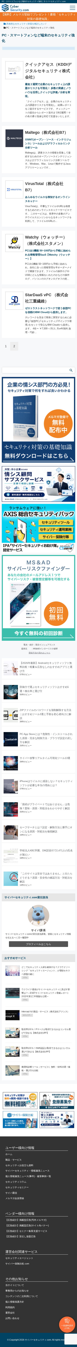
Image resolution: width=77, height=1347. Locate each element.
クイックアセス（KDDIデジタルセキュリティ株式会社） (48, 70)
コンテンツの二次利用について (21, 1296)
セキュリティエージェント (19, 1258)
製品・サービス (13, 1159)
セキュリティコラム (15, 1181)
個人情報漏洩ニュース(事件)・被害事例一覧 (28, 1176)
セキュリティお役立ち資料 (19, 1165)
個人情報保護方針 (14, 1301)
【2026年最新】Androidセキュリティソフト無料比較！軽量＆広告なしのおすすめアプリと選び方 (46, 667)
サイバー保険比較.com (17, 1263)
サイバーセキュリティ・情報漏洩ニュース (27, 1170)
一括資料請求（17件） (67, 1326)
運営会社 (10, 1312)
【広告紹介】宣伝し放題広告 (20, 1236)
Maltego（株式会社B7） (46, 132)
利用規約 (10, 1307)
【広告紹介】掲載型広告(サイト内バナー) (27, 1225)
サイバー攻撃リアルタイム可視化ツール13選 (45, 758)
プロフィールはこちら (38, 944)
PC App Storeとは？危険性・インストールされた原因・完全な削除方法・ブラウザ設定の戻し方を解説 (46, 738)
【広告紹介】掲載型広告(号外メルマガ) (25, 1220)
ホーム (8, 1154)
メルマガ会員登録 (14, 1198)
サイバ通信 (11, 1193)
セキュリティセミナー (17, 1187)
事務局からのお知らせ (17, 1290)
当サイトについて (14, 1285)
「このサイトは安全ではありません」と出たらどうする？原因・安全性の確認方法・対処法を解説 (46, 877)
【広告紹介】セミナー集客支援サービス (26, 1231)
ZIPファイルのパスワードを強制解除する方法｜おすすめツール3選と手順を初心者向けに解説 (45, 714)
